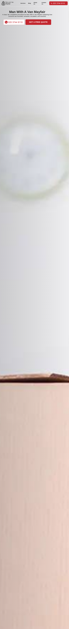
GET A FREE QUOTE (38, 22)
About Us (35, 3)
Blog (29, 3)
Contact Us (44, 3)
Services (22, 3)
